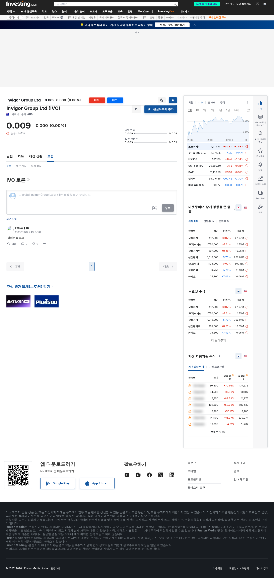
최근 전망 (21, 165)
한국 (46, 17)
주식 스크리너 (145, 11)
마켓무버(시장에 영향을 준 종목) (209, 209)
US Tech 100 (195, 165)
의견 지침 (11, 218)
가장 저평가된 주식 (202, 356)
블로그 (192, 462)
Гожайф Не (22, 227)
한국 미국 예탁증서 (128, 17)
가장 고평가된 (216, 366)
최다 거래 (193, 221)
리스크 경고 (262, 568)
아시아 (170, 17)
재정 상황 (36, 156)
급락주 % (224, 221)
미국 (144, 17)
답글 (14, 243)
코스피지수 (194, 146)
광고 (236, 471)
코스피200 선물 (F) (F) (200, 152)
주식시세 (14, 17)
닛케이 (192, 178)
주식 (222, 102)
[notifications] (257, 4)
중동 (160, 17)
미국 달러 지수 (196, 185)
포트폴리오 (195, 479)
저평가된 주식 (197, 17)
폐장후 (92, 17)
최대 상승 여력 (196, 366)
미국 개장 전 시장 (76, 17)
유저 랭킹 (36, 165)
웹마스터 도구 (196, 487)
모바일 (192, 471)
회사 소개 (240, 462)
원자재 (211, 102)
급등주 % (209, 221)
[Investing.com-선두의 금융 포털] (22, 4)
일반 (9, 156)
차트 (21, 156)
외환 (190, 102)
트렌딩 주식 (196, 291)
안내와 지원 (241, 479)
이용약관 (217, 568)
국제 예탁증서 (106, 17)
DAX (191, 172)
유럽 (152, 17)
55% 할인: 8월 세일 (206, 4)
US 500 (192, 159)
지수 (200, 102)
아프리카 (182, 17)
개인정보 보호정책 (239, 568)
